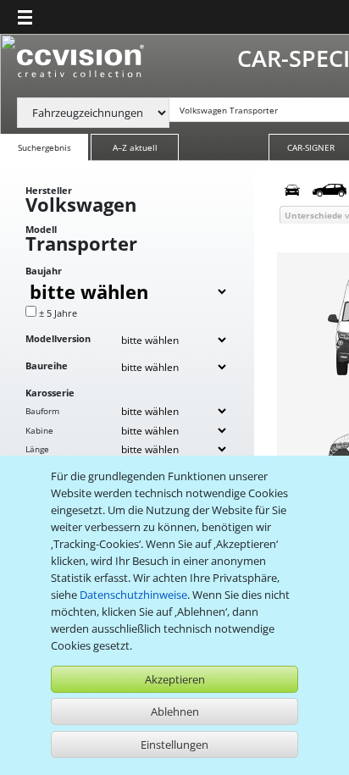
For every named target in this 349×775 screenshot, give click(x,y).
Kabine (39, 430)
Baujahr (43, 270)
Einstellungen (174, 744)
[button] (25, 16)
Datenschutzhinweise (133, 594)
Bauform (42, 411)
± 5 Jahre (58, 313)
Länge (37, 449)
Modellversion (58, 338)
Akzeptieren (175, 679)
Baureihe (46, 365)
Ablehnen (175, 711)
